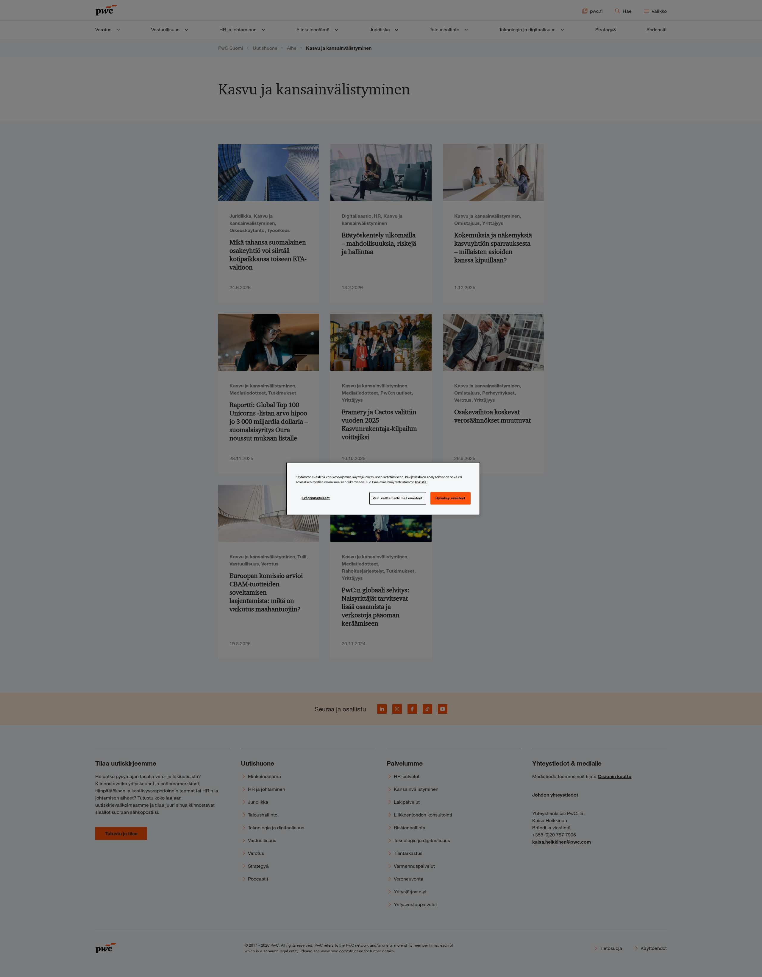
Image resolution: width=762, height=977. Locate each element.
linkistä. (421, 482)
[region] (383, 488)
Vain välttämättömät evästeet (398, 498)
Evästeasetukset (316, 497)
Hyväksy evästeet (450, 498)
